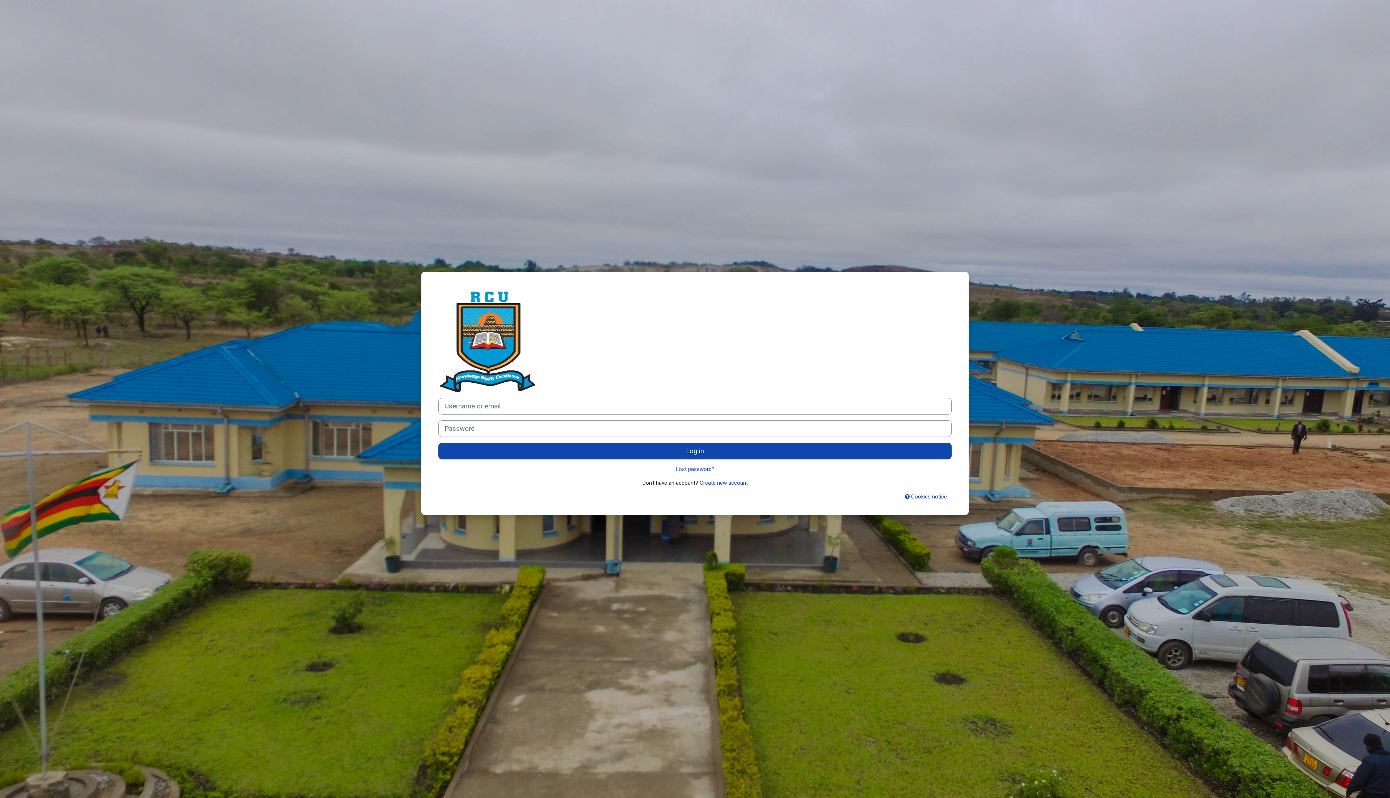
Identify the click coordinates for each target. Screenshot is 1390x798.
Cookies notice (928, 496)
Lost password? (695, 469)
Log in (695, 451)
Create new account (724, 483)
